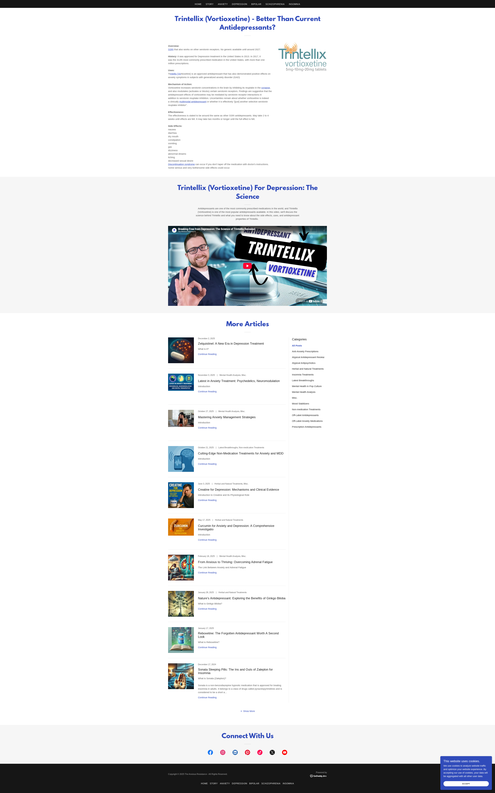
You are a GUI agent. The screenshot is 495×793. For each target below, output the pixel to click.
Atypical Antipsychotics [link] (303, 363)
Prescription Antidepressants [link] (306, 427)
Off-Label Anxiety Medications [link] (307, 421)
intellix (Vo (175, 74)
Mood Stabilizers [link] (300, 403)
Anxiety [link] (223, 4)
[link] (227, 352)
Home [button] (204, 783)
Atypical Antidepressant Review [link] (308, 357)
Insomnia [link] (294, 4)
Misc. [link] (294, 398)
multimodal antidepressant (192, 101)
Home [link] (198, 4)
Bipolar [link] (256, 4)
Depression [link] (239, 4)
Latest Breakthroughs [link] (303, 380)
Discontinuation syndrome (181, 164)
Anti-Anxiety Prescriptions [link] (305, 351)
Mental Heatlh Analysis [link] (303, 392)
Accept (466, 784)
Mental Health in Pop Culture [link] (307, 386)
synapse (265, 87)
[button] (247, 711)
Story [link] (210, 4)
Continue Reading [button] (207, 354)
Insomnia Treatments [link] (303, 374)
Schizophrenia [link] (275, 4)
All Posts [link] (297, 345)
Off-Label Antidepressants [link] (305, 415)
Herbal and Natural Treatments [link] (308, 369)
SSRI (171, 49)
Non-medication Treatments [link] (306, 409)
